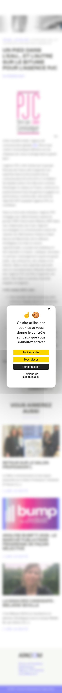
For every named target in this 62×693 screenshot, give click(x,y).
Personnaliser (30, 366)
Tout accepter (31, 352)
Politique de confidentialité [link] (30, 375)
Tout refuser (31, 359)
